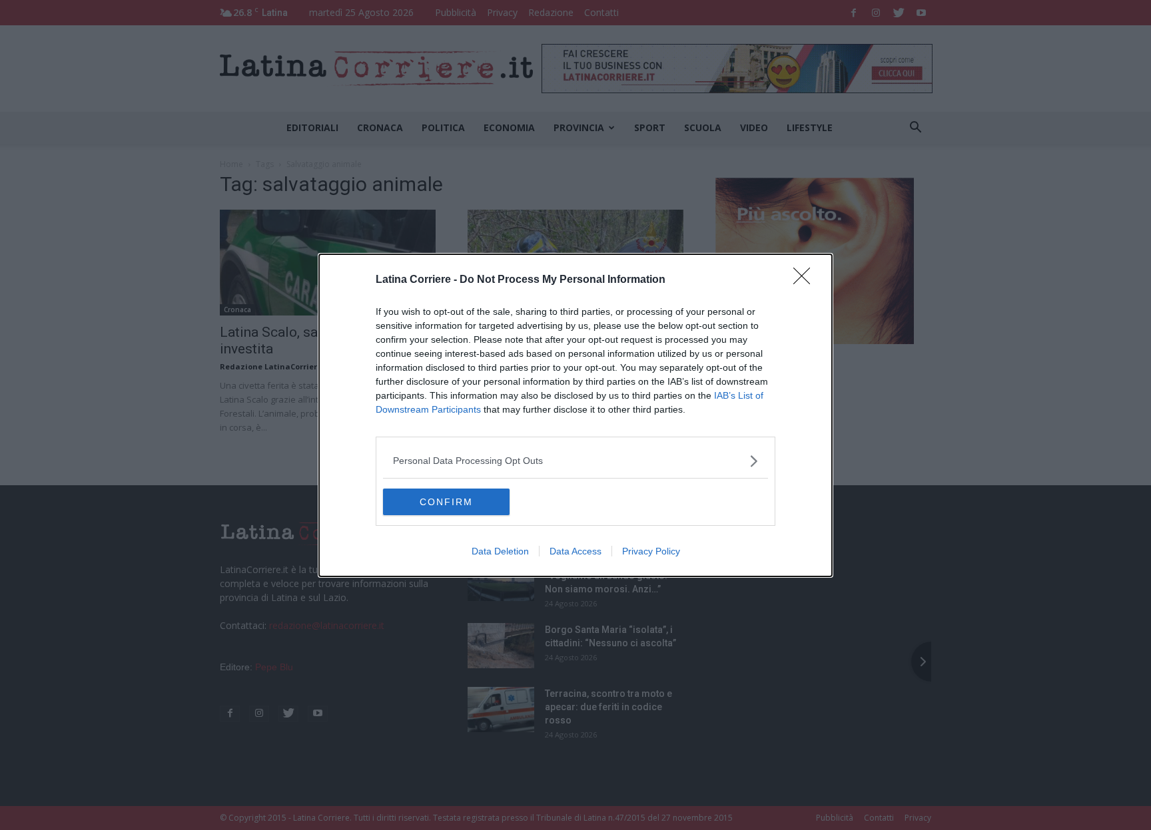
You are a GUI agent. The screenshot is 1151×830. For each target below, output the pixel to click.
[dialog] (575, 415)
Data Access (575, 551)
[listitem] (575, 461)
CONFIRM (446, 502)
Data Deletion (500, 551)
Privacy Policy (651, 551)
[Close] (806, 280)
